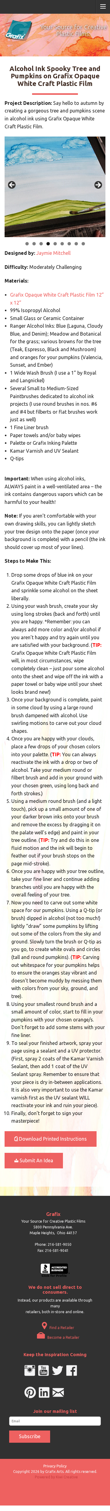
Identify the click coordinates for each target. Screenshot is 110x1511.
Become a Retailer (62, 1337)
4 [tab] (48, 243)
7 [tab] (69, 243)
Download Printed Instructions (52, 1139)
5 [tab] (55, 243)
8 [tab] (76, 243)
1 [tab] (27, 243)
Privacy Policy (55, 1466)
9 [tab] (83, 243)
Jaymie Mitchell (53, 253)
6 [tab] (62, 243)
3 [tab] (41, 243)
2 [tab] (34, 243)
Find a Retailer (61, 1328)
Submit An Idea (35, 1160)
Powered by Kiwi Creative (56, 1477)
